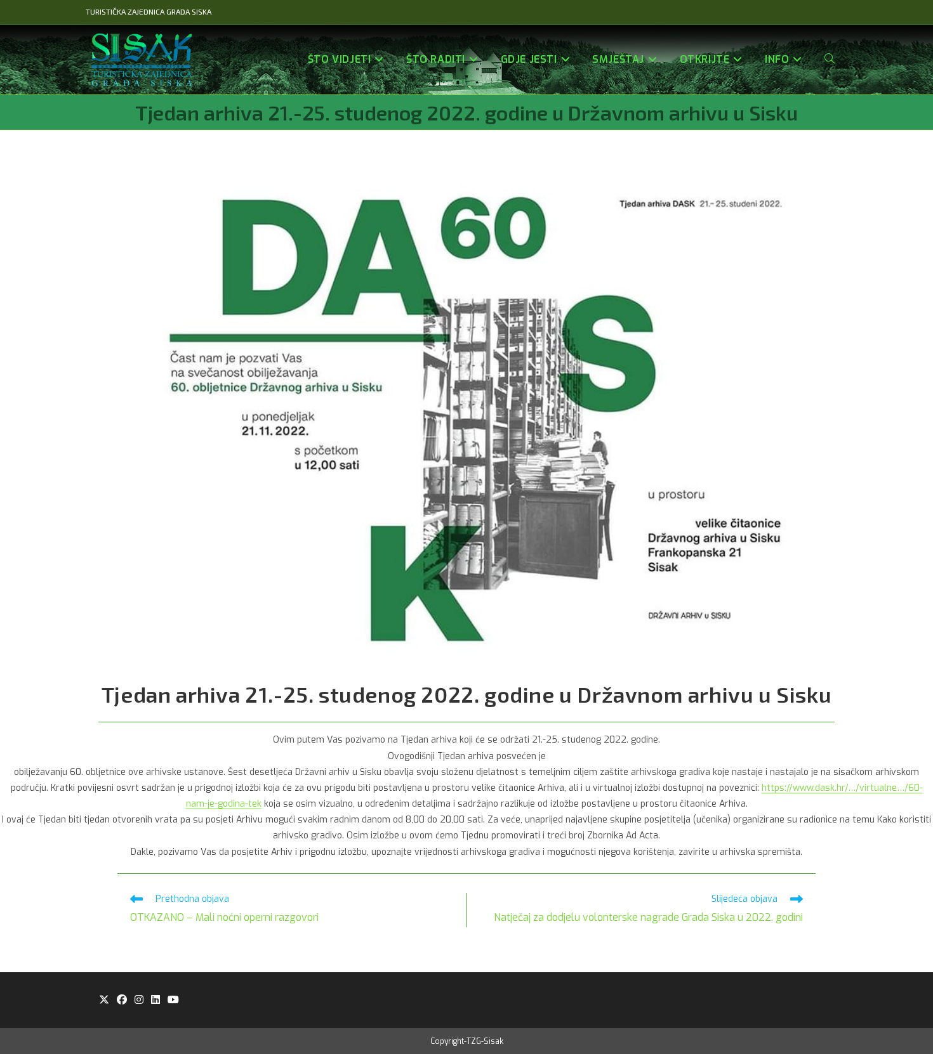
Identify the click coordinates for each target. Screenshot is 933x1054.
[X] (104, 1000)
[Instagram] (139, 1000)
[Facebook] (122, 1000)
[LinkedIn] (155, 1000)
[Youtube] (173, 1000)
